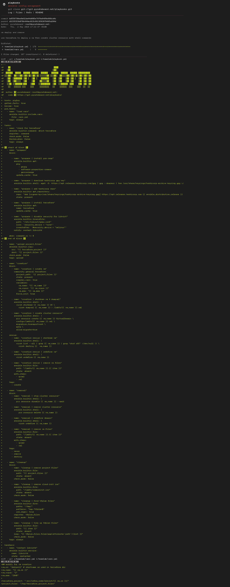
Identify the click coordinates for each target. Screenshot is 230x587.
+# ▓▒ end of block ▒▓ (13, 238)
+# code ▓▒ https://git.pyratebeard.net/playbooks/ (31, 95)
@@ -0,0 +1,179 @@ (11, 62)
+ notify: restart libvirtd (21, 230)
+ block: (8, 153)
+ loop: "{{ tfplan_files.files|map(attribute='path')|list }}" (42, 534)
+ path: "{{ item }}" (19, 528)
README (39, 12)
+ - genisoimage (17, 172)
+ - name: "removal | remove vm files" (27, 429)
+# (2, 89)
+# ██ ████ (29, 67)
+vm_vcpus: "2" (9, 573)
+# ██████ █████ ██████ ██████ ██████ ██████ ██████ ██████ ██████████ (45, 73)
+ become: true (10, 106)
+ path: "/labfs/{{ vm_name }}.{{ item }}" (31, 368)
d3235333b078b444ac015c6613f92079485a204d (32, 21)
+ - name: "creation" (14, 263)
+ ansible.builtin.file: (20, 365)
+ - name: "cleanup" (14, 462)
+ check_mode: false (15, 136)
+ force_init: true (18, 294)
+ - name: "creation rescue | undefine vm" (29, 352)
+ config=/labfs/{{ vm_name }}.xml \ (28, 321)
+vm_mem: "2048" (10, 575)
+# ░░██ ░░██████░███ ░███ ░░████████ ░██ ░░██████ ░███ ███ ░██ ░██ (46, 84)
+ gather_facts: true (13, 103)
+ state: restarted (15, 556)
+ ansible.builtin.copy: (17, 247)
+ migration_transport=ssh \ (23, 324)
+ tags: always (12, 120)
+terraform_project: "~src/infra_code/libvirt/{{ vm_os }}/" (35, 581)
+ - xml (11, 379)
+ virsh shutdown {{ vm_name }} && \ (28, 305)
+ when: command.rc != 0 (17, 236)
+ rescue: (9, 335)
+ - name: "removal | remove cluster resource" (31, 407)
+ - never (10, 451)
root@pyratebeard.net (37, 24)
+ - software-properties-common (26, 169)
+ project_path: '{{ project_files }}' (29, 274)
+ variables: (14, 283)
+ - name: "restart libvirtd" (19, 548)
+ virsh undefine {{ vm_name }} (25, 357)
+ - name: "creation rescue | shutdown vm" (29, 338)
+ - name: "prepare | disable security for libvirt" (34, 216)
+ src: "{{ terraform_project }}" (24, 249)
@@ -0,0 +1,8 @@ (10, 561)
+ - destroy (11, 457)
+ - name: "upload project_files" (21, 244)
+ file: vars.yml (14, 117)
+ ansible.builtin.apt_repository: (25, 191)
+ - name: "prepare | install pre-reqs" (27, 158)
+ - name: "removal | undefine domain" (27, 418)
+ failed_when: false (15, 139)
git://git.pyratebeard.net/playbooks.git (46, 9)
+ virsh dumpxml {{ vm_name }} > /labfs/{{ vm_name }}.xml (41, 307)
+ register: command (15, 133)
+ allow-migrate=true (19, 330)
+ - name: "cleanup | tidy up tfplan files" (29, 523)
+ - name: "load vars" (15, 111)
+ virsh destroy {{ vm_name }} (26, 346)
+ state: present (17, 197)
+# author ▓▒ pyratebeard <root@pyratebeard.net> (29, 92)
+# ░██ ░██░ (29, 70)
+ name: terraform (17, 208)
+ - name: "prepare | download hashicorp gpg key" (33, 180)
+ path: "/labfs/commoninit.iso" (25, 490)
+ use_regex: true (17, 512)
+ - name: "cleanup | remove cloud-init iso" (30, 484)
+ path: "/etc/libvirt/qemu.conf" (26, 222)
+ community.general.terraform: (24, 272)
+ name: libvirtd (14, 553)
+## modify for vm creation (16, 564)
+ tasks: (6, 125)
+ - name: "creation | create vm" (24, 269)
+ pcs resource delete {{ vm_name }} (29, 412)
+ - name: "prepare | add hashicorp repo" (28, 189)
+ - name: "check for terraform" (21, 128)
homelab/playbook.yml (16, 46)
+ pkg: (11, 164)
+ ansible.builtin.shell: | (21, 302)
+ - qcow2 (12, 376)
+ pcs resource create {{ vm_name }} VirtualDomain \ (37, 318)
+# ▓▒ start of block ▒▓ (14, 147)
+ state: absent (16, 371)
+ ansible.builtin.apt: (19, 161)
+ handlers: (8, 545)
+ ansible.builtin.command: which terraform (28, 131)
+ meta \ (12, 327)
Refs (29, 12)
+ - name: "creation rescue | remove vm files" (31, 363)
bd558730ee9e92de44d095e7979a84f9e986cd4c (32, 18)
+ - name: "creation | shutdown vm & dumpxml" (31, 299)
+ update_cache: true (19, 175)
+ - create (11, 385)
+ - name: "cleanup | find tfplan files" (28, 501)
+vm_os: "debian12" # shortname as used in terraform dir (33, 567)
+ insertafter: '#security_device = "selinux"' (34, 227)
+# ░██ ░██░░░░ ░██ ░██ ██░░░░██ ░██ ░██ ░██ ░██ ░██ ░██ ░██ (46, 81)
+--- (3, 64)
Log (10, 12)
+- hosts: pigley (10, 100)
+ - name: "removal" (14, 390)
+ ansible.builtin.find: (20, 503)
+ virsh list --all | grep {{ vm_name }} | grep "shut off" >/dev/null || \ (50, 343)
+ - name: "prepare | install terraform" (28, 203)
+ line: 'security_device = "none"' (27, 225)
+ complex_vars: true (19, 280)
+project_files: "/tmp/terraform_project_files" (28, 584)
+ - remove (11, 454)
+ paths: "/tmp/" (17, 506)
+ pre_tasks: (8, 109)
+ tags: (8, 382)
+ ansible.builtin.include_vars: (22, 114)
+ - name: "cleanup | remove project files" (29, 468)
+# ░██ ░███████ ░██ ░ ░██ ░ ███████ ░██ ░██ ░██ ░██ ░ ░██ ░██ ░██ (46, 78)
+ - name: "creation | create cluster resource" (32, 313)
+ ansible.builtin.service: (19, 551)
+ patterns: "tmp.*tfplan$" (22, 509)
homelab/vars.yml (14, 49)
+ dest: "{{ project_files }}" (22, 252)
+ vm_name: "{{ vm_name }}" (24, 285)
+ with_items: (14, 374)
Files (19, 12)
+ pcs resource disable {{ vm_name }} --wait (32, 401)
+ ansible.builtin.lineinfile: (23, 219)
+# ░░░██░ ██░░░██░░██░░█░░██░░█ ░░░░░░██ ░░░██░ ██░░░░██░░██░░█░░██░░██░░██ (46, 76)
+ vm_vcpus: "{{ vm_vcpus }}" (25, 288)
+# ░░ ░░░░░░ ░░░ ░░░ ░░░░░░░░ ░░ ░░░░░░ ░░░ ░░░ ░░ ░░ (45, 87)
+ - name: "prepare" (14, 150)
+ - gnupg (14, 167)
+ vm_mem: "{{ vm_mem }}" (22, 291)
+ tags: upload (12, 258)
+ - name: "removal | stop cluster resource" (30, 396)
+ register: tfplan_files (20, 515)
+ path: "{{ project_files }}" (24, 473)
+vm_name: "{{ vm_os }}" (14, 570)
